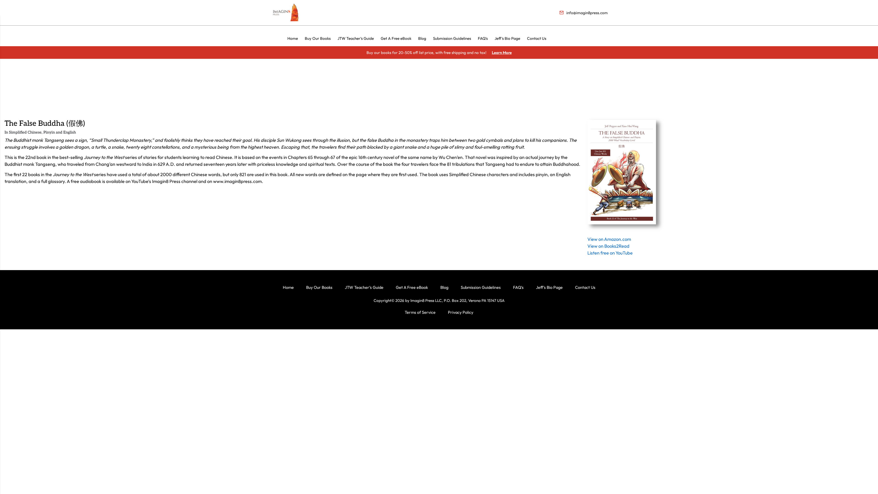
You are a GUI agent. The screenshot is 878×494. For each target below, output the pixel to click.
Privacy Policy (460, 312)
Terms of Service (420, 312)
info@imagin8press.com (587, 12)
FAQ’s (483, 38)
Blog (422, 38)
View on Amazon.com (609, 239)
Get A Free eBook (396, 38)
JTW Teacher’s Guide (355, 38)
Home (292, 38)
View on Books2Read (608, 246)
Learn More (502, 52)
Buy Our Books (318, 38)
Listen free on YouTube (610, 253)
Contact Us (536, 38)
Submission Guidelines (452, 38)
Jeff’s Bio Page (507, 38)
